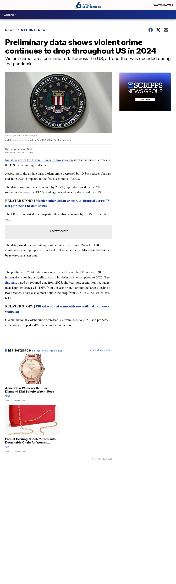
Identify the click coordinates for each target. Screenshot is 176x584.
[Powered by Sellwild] (107, 459)
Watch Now (162, 5)
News (10, 30)
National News (34, 30)
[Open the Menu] (5, 5)
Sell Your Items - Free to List (47, 351)
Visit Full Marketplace (101, 350)
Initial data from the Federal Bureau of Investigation (39, 160)
